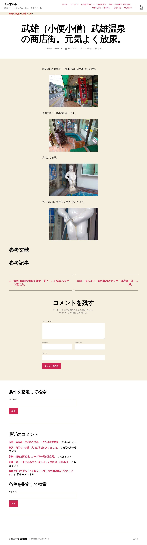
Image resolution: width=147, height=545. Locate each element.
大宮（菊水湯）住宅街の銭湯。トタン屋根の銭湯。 (35, 442)
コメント (46, 321)
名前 (45, 343)
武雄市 (23, 14)
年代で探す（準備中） (101, 8)
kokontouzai (57, 49)
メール (78, 343)
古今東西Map (86, 4)
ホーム (65, 4)
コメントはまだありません (93, 49)
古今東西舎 (10, 4)
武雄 (29, 14)
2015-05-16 (72, 49)
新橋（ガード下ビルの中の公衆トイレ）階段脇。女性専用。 (39, 462)
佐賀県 (17, 14)
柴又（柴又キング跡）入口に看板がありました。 (34, 447)
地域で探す (101, 4)
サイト (44, 353)
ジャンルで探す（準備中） (120, 4)
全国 (11, 14)
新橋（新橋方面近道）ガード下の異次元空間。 (32, 456)
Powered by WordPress (39, 539)
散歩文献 (117, 8)
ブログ (73, 4)
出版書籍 (128, 8)
